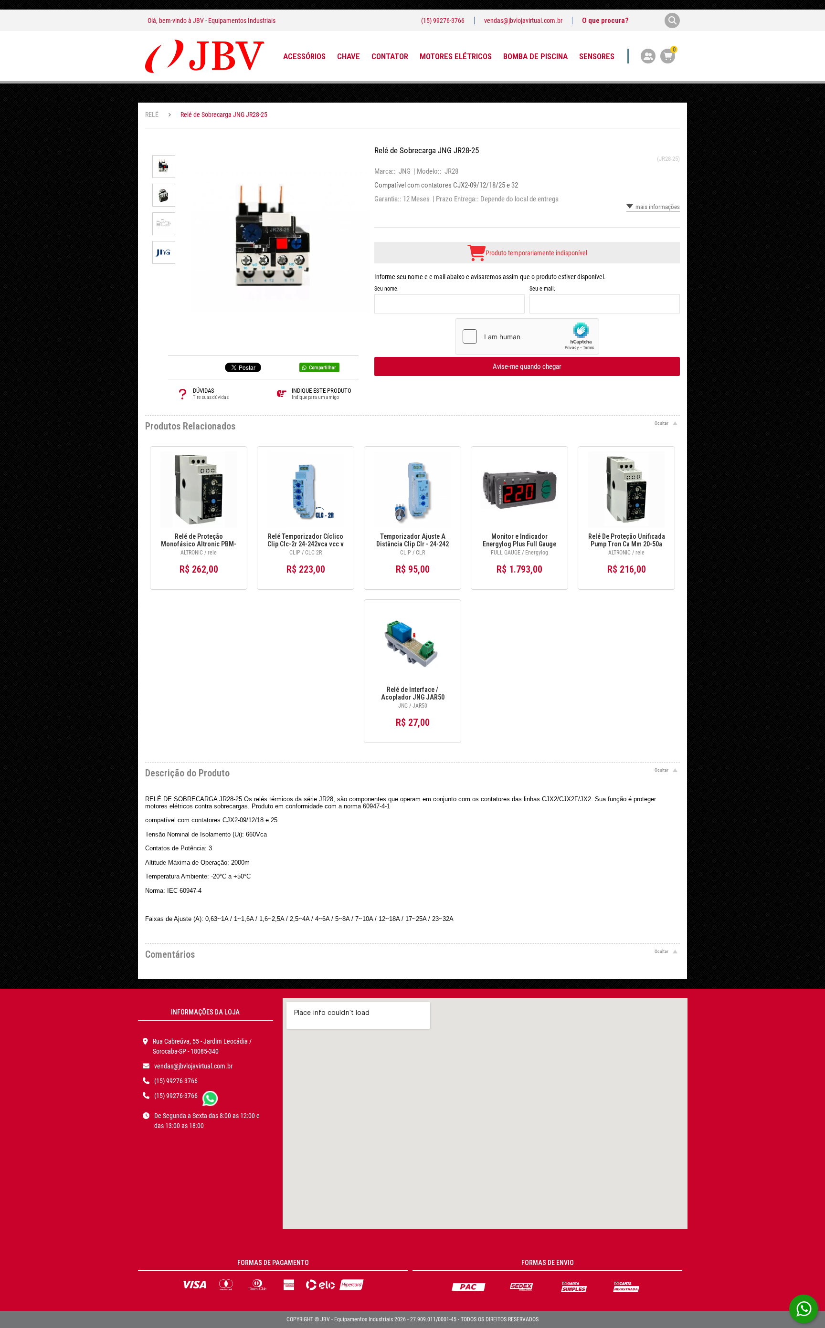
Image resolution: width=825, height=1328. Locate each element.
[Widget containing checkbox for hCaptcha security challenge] (527, 336)
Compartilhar (322, 367)
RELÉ (152, 114)
